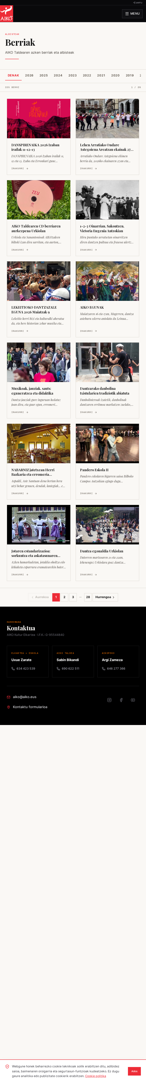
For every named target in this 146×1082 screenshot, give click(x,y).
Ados (134, 1071)
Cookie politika (95, 1076)
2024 (58, 75)
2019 (130, 75)
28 (88, 597)
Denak (13, 75)
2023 (72, 75)
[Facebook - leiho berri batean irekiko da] (123, 702)
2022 (87, 75)
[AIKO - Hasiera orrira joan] (6, 13)
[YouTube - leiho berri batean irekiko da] (135, 702)
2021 (101, 75)
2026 (29, 75)
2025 (44, 75)
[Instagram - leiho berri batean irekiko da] (111, 702)
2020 (115, 75)
